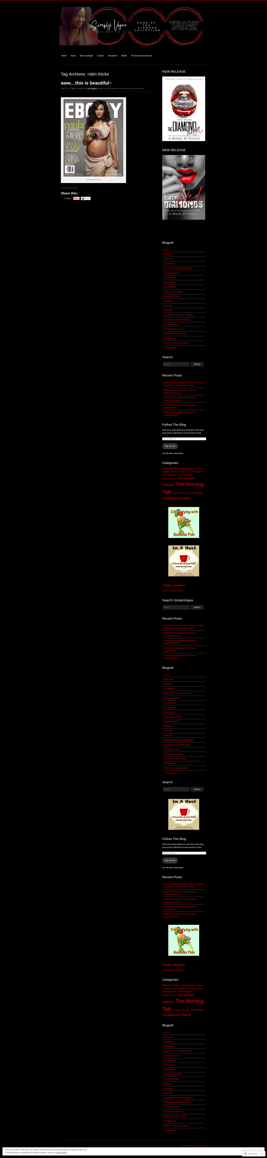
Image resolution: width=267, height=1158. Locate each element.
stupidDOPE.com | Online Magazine (178, 315)
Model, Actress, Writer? (173, 292)
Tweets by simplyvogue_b (173, 591)
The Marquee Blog (171, 324)
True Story (197, 493)
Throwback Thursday (181, 493)
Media (124, 56)
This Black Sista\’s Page (173, 329)
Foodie (174, 472)
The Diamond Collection (141, 56)
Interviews (172, 475)
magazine (101, 88)
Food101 (166, 472)
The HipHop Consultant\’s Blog (176, 320)
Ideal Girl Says (169, 282)
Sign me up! (170, 446)
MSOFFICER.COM (171, 296)
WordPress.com (170, 338)
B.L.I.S (166, 250)
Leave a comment (136, 88)
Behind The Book (171, 468)
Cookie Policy (61, 1152)
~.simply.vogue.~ (170, 348)
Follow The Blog (174, 424)
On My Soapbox (185, 475)
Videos (186, 498)
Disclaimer (112, 56)
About (73, 56)
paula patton (112, 88)
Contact (100, 56)
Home (64, 56)
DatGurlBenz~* (169, 264)
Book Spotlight (86, 56)
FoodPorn (182, 472)
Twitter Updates (173, 585)
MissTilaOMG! (169, 287)
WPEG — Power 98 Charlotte (175, 343)
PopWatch (167, 301)
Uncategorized (80, 88)
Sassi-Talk (167, 310)
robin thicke (123, 88)
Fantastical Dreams (171, 273)
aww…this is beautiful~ (86, 82)
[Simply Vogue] (133, 47)
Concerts (200, 469)
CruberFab (168, 259)
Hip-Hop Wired (169, 278)
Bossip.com (168, 254)
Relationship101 (169, 479)
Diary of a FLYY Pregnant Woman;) (178, 268)
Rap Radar (168, 306)
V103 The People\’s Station (174, 334)
